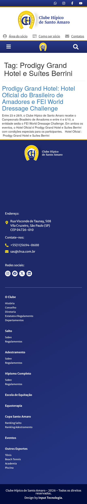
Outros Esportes (16, 449)
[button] (76, 47)
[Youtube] (80, 3)
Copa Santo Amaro (18, 416)
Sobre (8, 337)
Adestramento (15, 352)
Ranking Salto (13, 422)
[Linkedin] (29, 273)
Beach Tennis (13, 459)
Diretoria (10, 311)
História (10, 303)
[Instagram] (63, 3)
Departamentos (14, 320)
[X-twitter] (22, 273)
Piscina (9, 467)
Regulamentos (13, 341)
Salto (8, 331)
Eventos (10, 438)
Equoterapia (13, 406)
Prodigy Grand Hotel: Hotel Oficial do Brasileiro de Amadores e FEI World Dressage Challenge (38, 98)
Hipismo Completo (18, 373)
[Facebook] (15, 273)
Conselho (10, 307)
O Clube (10, 297)
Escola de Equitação (18, 395)
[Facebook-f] (72, 3)
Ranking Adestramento (18, 427)
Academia (11, 463)
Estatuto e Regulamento (19, 316)
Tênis (8, 455)
